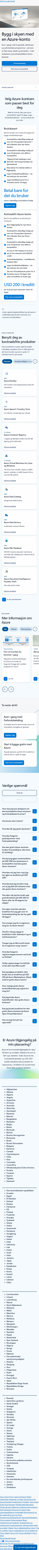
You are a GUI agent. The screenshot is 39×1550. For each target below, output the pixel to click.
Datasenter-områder (16, 1499)
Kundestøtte (19, 1512)
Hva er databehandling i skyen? (25, 1528)
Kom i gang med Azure (18, 1497)
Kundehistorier (17, 1502)
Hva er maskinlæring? (16, 1530)
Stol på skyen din (30, 1499)
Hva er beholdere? (25, 1533)
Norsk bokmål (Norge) (8, 1538)
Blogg (25, 1520)
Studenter (15, 1523)
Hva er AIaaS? (5, 1533)
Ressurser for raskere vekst (20, 1510)
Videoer (11, 1528)
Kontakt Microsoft (27, 1543)
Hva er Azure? (5, 1497)
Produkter (25, 1502)
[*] (3, 309)
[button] (19, 87)
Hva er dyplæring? (31, 1530)
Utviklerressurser (6, 1523)
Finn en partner (5, 1520)
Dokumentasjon (16, 1520)
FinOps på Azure (6, 1507)
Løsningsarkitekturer (7, 1512)
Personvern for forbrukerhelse (10, 1543)
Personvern (4, 1546)
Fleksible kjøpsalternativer (25, 1504)
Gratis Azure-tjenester (7, 1504)
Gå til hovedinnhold (7, 1)
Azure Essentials (5, 1502)
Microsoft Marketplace (29, 1517)
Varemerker (8, 1549)
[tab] (7, 361)
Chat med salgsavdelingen (26, 1547)
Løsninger (7, 1510)
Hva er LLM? (14, 1533)
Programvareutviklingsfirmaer (10, 1517)
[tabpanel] (19, 480)
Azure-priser (34, 1502)
